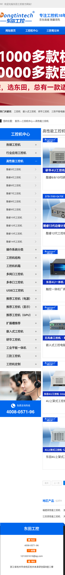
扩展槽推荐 (13, 323)
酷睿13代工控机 (14, 233)
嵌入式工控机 (29, 111)
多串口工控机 (14, 282)
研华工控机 (43, 111)
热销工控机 (13, 145)
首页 (17, 120)
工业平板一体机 (16, 348)
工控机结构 (13, 258)
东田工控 (17, 4)
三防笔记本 (53, 30)
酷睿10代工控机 (14, 217)
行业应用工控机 (16, 153)
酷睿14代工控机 (14, 241)
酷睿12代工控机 (14, 225)
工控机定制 (13, 364)
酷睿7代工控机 (13, 193)
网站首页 (11, 30)
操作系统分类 (14, 249)
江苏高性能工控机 (51, 516)
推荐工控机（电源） (19, 299)
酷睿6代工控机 (13, 185)
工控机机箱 (13, 266)
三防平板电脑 (58, 111)
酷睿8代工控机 (13, 201)
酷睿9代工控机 (13, 209)
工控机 (17, 111)
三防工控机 (13, 356)
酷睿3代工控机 (13, 169)
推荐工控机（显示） (19, 307)
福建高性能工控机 (51, 510)
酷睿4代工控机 (13, 177)
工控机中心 (31, 30)
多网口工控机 (14, 274)
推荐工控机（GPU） (19, 315)
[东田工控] (17, 17)
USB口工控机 (15, 290)
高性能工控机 (42, 120)
